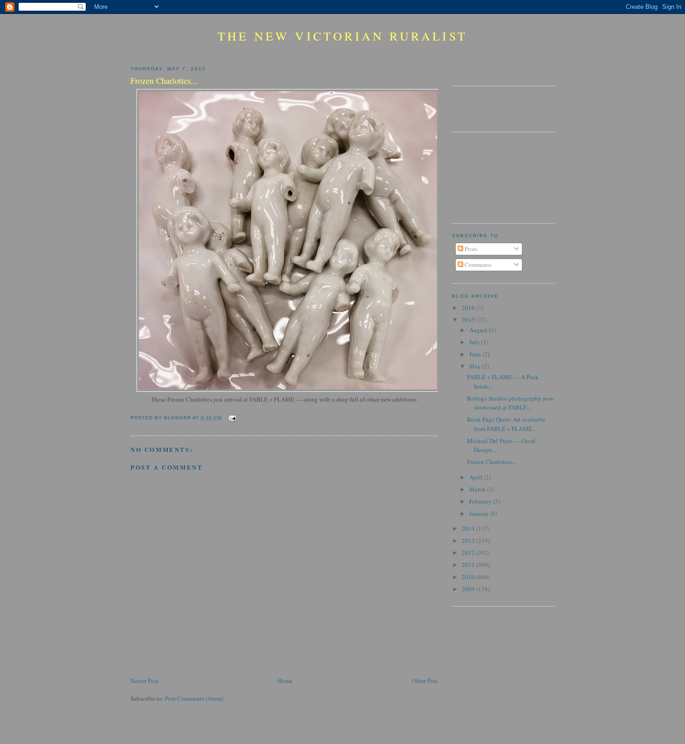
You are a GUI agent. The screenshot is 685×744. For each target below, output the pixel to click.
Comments (477, 264)
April (476, 477)
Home (285, 680)
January (479, 513)
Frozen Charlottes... (491, 461)
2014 (469, 528)
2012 (469, 552)
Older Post (425, 680)
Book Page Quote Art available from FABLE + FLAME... (506, 424)
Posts (470, 249)
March (478, 489)
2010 (469, 577)
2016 (469, 307)
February (481, 501)
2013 (469, 540)
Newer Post (144, 680)
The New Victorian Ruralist (342, 36)
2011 (469, 564)
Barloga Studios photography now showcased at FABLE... (510, 403)
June (475, 354)
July (475, 342)
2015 (469, 319)
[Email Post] (231, 417)
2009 (469, 589)
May (475, 366)
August (479, 330)
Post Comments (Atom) (194, 698)
